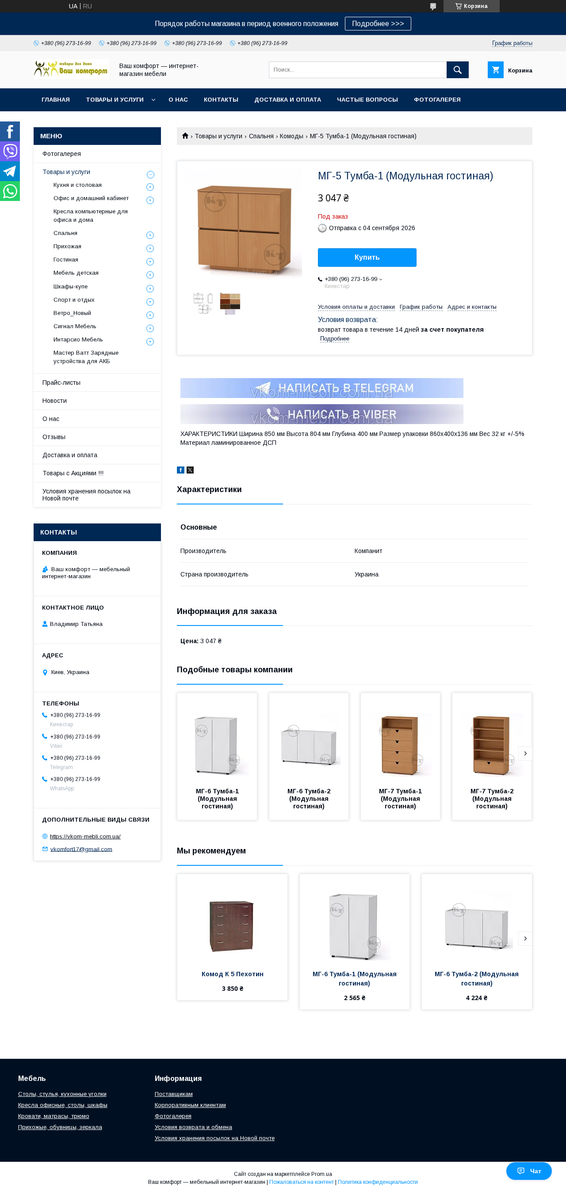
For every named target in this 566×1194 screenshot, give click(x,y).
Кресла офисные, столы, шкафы (62, 1105)
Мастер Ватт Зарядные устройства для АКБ (86, 356)
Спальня (261, 136)
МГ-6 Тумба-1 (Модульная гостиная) (218, 799)
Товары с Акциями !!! (72, 473)
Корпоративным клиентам (190, 1105)
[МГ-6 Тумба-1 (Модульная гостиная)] (217, 737)
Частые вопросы (367, 99)
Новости (54, 400)
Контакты (221, 99)
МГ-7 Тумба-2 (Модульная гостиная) (492, 799)
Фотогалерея (437, 99)
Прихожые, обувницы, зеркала (60, 1127)
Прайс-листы (61, 382)
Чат (535, 1171)
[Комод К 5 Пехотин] (232, 918)
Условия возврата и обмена (193, 1127)
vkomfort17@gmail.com (81, 848)
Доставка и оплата (287, 99)
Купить (367, 257)
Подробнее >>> (378, 23)
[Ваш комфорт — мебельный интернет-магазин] (71, 76)
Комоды (291, 136)
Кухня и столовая (78, 185)
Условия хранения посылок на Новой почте (86, 495)
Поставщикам (174, 1094)
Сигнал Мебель (75, 326)
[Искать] (458, 69)
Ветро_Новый (72, 313)
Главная (56, 99)
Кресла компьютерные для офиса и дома (91, 215)
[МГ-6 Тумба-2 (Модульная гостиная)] (309, 737)
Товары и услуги (115, 99)
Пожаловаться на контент (301, 1182)
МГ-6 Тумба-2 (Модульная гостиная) (309, 799)
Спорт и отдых (74, 299)
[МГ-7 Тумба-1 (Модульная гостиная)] (400, 737)
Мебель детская (76, 272)
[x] (190, 471)
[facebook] (180, 471)
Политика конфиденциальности (378, 1182)
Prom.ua (321, 1174)
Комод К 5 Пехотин (233, 974)
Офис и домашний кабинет (91, 198)
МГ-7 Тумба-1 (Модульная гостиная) (401, 799)
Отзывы (53, 436)
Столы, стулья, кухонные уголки (62, 1094)
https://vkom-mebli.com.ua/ (85, 836)
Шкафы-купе (71, 286)
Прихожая (67, 246)
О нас (178, 99)
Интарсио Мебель (78, 339)
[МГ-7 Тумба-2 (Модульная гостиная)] (492, 737)
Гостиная (66, 259)
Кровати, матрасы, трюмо (53, 1116)
